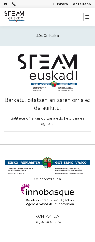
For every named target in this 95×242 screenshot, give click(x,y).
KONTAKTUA (47, 216)
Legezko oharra (47, 221)
